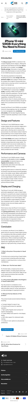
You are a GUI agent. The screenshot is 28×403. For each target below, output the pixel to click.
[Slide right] (26, 10)
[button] (2, 3)
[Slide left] (1, 10)
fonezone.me (15, 400)
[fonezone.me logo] (4, 357)
